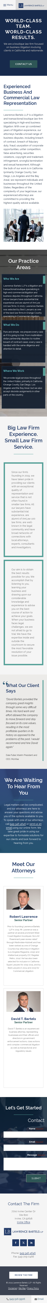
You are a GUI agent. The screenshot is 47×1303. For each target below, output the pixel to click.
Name (36, 1128)
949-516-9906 (17, 1299)
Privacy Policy (33, 1288)
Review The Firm (23, 1275)
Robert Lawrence (24, 917)
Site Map (22, 1288)
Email (36, 1142)
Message (36, 1155)
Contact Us (23, 64)
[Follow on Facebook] (15, 1242)
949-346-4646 (18, 823)
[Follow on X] (23, 1242)
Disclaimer (12, 1288)
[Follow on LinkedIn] (31, 1242)
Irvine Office (23, 1222)
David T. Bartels (23, 1019)
